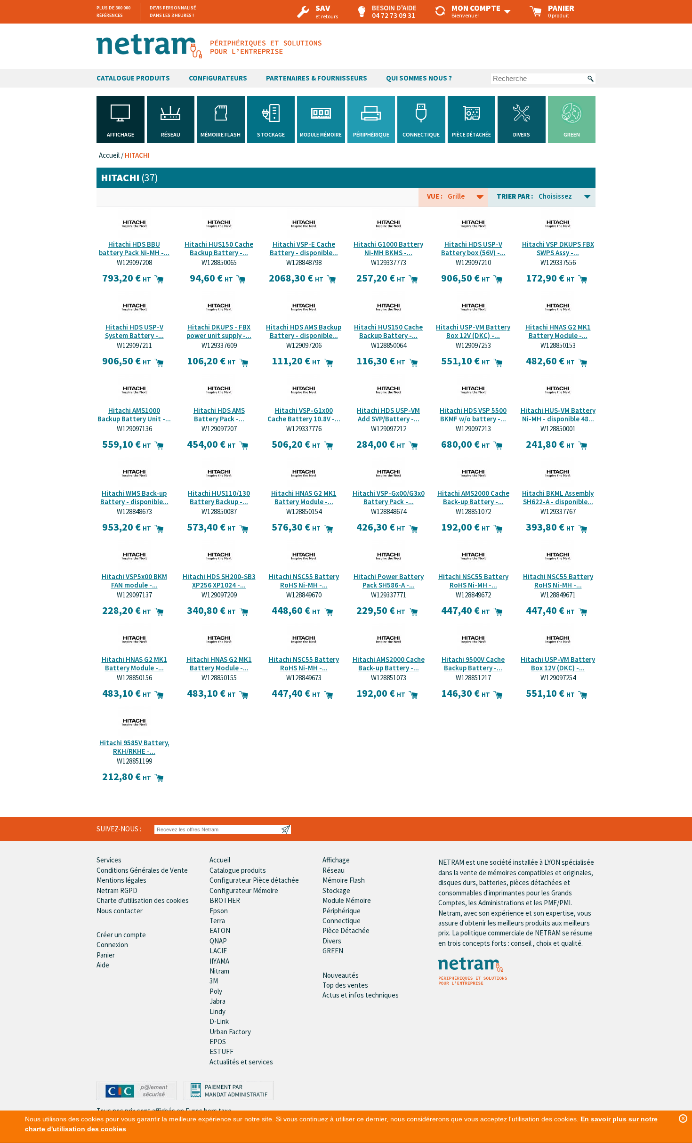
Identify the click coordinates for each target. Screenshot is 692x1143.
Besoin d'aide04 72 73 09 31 (394, 11)
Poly (215, 991)
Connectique (341, 920)
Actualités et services (241, 1061)
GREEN (332, 950)
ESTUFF (221, 1051)
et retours (326, 12)
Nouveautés (340, 975)
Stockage (336, 890)
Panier (106, 954)
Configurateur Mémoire (243, 890)
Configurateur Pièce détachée (254, 880)
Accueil (109, 155)
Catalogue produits (237, 870)
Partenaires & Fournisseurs (316, 77)
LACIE (218, 950)
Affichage (336, 859)
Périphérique (341, 910)
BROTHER (224, 900)
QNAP (218, 940)
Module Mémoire (346, 900)
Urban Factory (230, 1031)
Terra (217, 920)
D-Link (219, 1021)
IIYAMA (219, 961)
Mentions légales (121, 880)
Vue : (435, 196)
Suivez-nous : (119, 828)
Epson (218, 910)
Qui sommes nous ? (419, 77)
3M (213, 980)
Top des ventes (345, 985)
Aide (103, 964)
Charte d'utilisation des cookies (143, 900)
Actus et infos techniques (360, 994)
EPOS (217, 1041)
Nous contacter (120, 910)
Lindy (217, 1011)
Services (109, 859)
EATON (219, 930)
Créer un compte (121, 934)
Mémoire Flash (343, 880)
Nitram (219, 970)
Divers (331, 940)
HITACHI (137, 155)
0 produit (561, 11)
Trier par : (515, 196)
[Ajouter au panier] (159, 277)
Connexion (112, 944)
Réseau (333, 870)
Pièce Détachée (346, 930)
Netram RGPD (117, 890)
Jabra (217, 1001)
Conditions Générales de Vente (142, 870)
